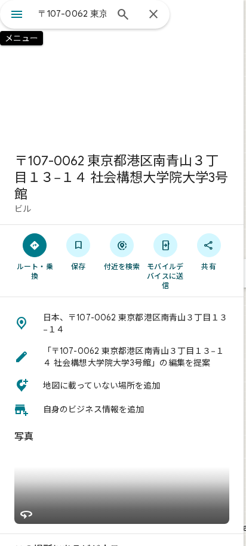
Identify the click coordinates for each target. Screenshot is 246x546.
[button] (122, 323)
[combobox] (72, 14)
